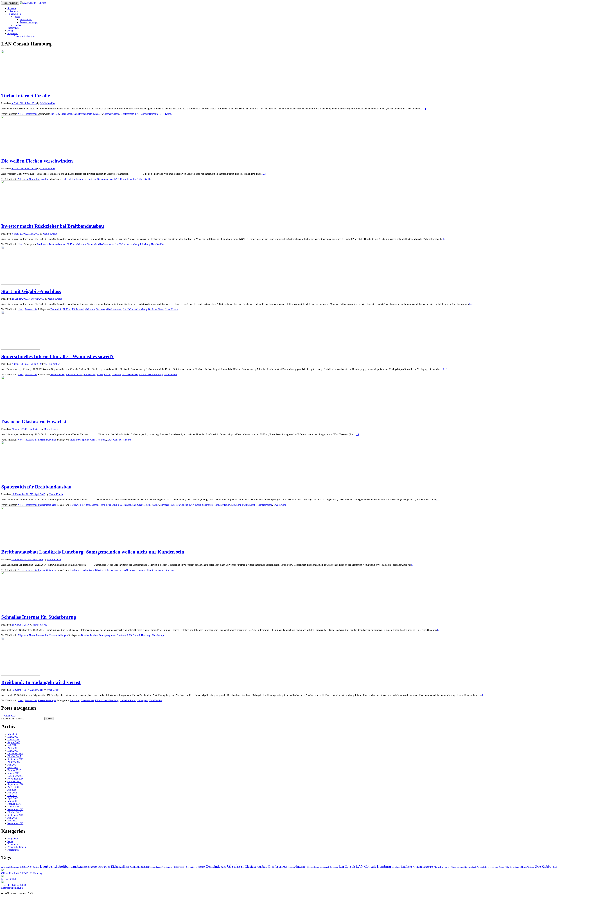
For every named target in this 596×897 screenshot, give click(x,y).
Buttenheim (104, 866)
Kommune (334, 867)
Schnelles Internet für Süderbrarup (38, 617)
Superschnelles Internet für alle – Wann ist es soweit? (57, 356)
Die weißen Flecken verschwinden (37, 161)
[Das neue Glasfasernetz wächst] (20, 414)
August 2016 (13, 787)
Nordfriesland (470, 867)
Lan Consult (182, 505)
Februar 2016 (14, 803)
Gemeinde (92, 244)
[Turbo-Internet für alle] (20, 88)
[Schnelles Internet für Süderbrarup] (20, 609)
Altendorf (5, 867)
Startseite (11, 8)
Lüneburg (145, 244)
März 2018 (12, 750)
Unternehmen (14, 14)
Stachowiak (53, 690)
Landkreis (396, 867)
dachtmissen (88, 570)
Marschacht (456, 867)
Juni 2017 (12, 764)
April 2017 (12, 767)
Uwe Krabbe (166, 114)
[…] (424, 108)
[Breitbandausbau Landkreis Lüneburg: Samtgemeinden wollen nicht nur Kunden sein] (20, 544)
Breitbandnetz (85, 114)
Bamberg (14, 866)
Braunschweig (57, 374)
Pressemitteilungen (29, 22)
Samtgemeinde (265, 505)
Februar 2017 (14, 770)
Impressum (12, 33)
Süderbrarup (158, 635)
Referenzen (13, 28)
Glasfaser (97, 114)
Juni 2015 (12, 817)
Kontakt (18, 25)
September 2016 (15, 784)
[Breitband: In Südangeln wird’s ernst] (20, 674)
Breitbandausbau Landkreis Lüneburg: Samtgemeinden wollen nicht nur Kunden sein (92, 552)
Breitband (74, 700)
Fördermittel (78, 309)
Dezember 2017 (15, 753)
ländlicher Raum (156, 309)
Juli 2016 (11, 790)
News (10, 30)
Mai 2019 (12, 734)
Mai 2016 (12, 795)
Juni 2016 (12, 792)
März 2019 (12, 736)
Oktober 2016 (14, 781)
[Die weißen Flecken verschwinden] (20, 153)
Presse (17, 16)
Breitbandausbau (69, 114)
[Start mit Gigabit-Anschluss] (20, 283)
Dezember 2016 (15, 776)
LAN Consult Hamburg (146, 114)
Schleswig (523, 867)
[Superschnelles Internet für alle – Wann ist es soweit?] (20, 348)
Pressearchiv (26, 19)
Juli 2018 (11, 745)
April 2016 (12, 798)
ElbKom (71, 244)
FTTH (107, 374)
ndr (462, 867)
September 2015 (15, 815)
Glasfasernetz (127, 114)
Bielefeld (54, 114)
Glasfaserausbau (111, 114)
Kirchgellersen (167, 505)
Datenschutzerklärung (12, 887)
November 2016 (15, 778)
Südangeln (142, 700)
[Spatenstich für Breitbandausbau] (20, 479)
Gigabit (223, 867)
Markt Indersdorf (442, 866)
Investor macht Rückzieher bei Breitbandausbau (52, 226)
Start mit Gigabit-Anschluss (31, 291)
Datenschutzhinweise (24, 36)
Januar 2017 (13, 773)
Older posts (8, 715)
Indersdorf (292, 867)
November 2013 (15, 823)
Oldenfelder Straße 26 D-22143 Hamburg (21, 873)
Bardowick (42, 244)
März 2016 (12, 801)
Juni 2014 (12, 820)
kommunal (324, 867)
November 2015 (15, 809)
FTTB (100, 374)
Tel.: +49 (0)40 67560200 (14, 885)
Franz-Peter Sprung (79, 439)
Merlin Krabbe (47, 103)
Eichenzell (118, 866)
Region (501, 867)
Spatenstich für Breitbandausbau (36, 487)
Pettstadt (480, 866)
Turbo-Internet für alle (25, 95)
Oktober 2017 (14, 756)
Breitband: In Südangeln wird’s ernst (41, 682)
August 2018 (13, 742)
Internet (155, 505)
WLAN (554, 867)
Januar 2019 (13, 739)
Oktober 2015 (14, 812)
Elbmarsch (142, 866)
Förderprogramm (107, 635)
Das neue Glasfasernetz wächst (33, 421)
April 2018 (12, 748)
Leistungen (12, 11)
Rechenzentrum (491, 867)
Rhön (507, 867)
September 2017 (15, 759)
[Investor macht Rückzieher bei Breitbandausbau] (20, 218)
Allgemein (23, 179)
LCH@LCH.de (9, 879)
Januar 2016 (13, 806)
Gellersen (81, 244)
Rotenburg (514, 867)
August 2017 (13, 762)
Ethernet (152, 867)
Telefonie (530, 867)
